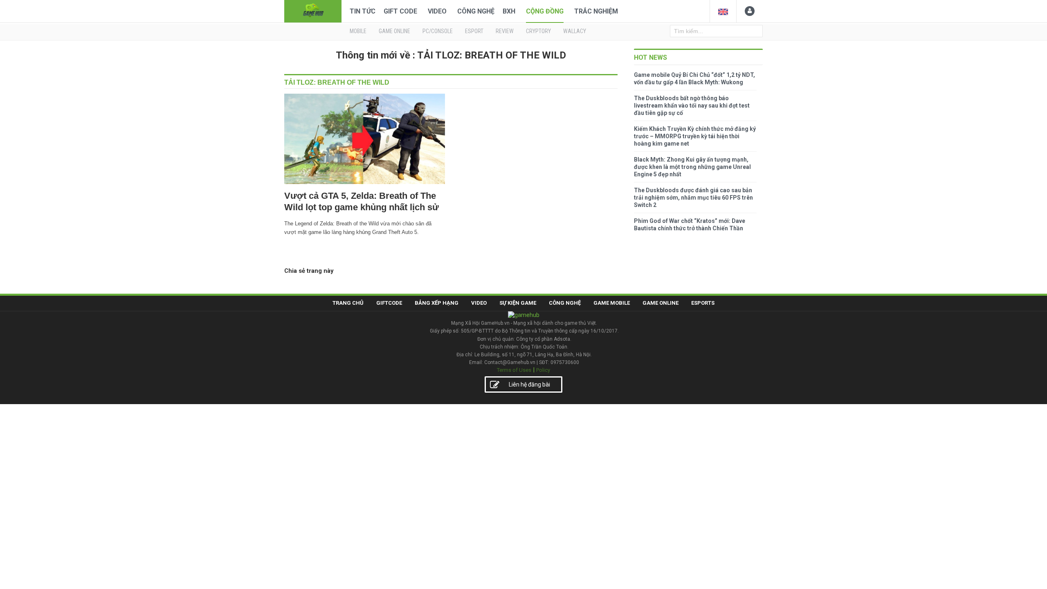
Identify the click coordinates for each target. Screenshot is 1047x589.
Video (437, 11)
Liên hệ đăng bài (529, 384)
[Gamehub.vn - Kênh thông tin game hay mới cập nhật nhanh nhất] (312, 10)
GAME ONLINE (394, 31)
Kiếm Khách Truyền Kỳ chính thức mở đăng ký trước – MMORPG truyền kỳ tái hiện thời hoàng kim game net (695, 136)
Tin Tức (362, 11)
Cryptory (538, 31)
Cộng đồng (545, 11)
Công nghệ (475, 11)
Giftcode (389, 303)
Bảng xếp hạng (436, 303)
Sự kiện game (517, 303)
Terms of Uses (514, 370)
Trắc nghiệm (596, 11)
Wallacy (574, 31)
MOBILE (358, 31)
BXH (509, 11)
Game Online (661, 303)
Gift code (400, 11)
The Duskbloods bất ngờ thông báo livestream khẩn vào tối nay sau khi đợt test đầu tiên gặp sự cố (692, 105)
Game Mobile (611, 303)
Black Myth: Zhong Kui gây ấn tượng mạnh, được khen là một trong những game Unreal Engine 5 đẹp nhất (692, 167)
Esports (702, 303)
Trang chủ (348, 303)
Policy (543, 370)
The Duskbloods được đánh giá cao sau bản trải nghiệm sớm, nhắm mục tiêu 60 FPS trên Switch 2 (693, 197)
